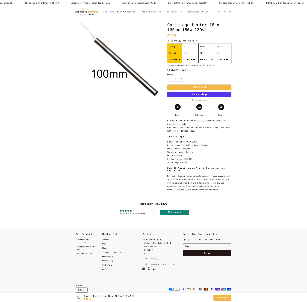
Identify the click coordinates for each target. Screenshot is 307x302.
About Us (105, 240)
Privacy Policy (107, 261)
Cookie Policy (107, 265)
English (80, 290)
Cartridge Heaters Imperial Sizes (82, 240)
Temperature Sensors (84, 254)
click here (176, 131)
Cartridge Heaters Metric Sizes (85, 248)
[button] (219, 12)
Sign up (207, 253)
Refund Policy (107, 256)
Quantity (170, 75)
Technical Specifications (111, 252)
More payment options (199, 100)
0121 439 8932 (152, 259)
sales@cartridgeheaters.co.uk (162, 264)
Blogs (104, 248)
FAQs (104, 244)
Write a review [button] (174, 212)
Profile (104, 269)
